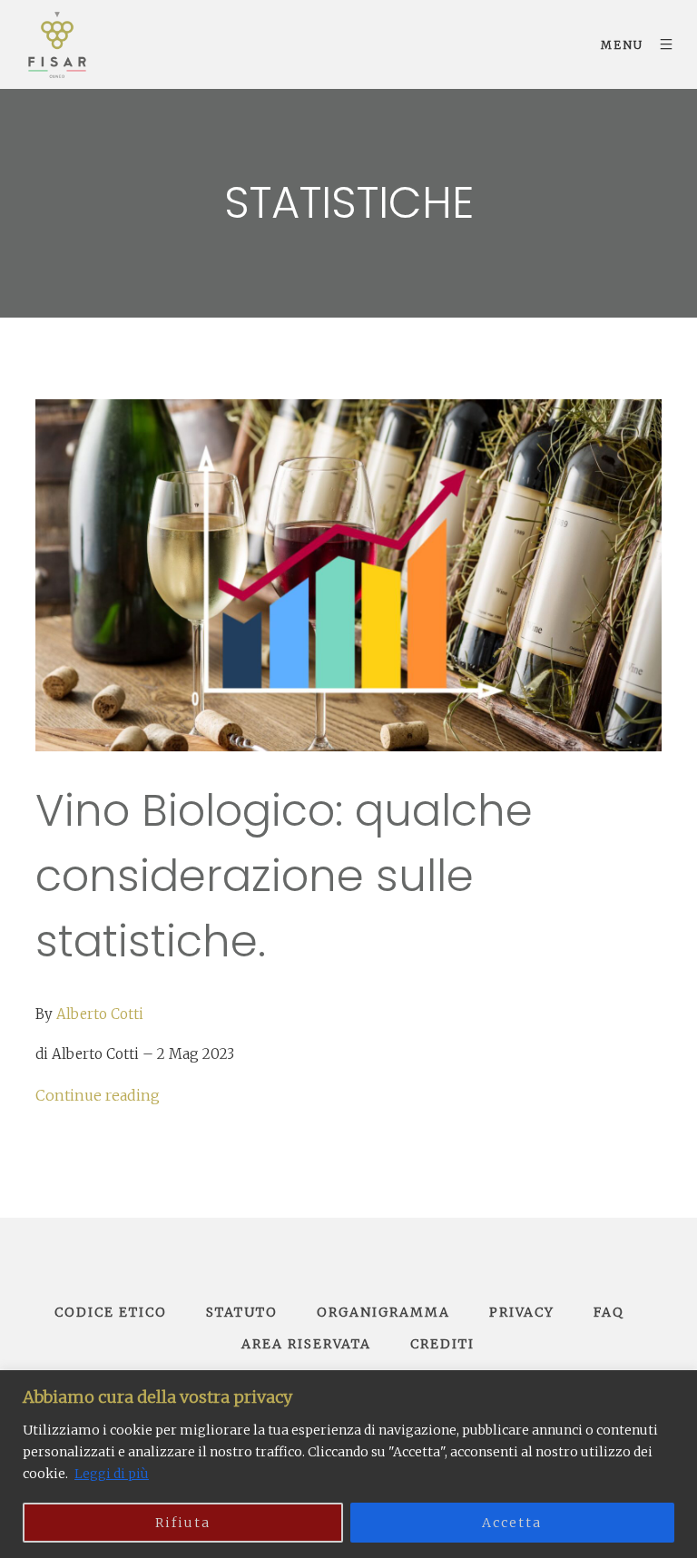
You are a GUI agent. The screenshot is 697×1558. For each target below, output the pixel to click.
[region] (348, 1464)
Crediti (442, 1344)
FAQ (609, 1312)
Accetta (512, 1522)
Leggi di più (111, 1473)
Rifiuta (183, 1522)
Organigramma (383, 1312)
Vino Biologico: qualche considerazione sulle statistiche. (284, 876)
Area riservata (306, 1344)
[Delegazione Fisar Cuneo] (57, 44)
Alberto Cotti (99, 1014)
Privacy (522, 1312)
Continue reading (97, 1095)
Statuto (242, 1312)
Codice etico (110, 1312)
